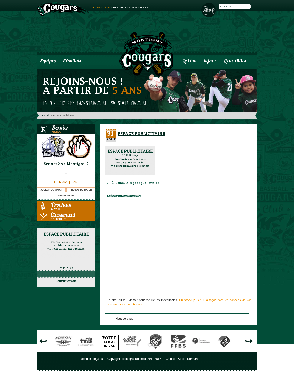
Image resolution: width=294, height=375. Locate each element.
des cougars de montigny (121, 7)
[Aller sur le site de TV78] (86, 350)
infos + (210, 61)
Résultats (71, 61)
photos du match (81, 190)
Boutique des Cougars (209, 10)
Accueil (45, 115)
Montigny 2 (77, 163)
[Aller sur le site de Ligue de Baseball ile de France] (155, 350)
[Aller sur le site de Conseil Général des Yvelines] (201, 350)
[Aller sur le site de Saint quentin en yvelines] (132, 350)
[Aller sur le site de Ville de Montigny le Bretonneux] (63, 350)
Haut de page (124, 318)
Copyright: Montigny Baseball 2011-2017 (134, 359)
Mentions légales (91, 359)
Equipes (48, 61)
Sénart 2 (52, 163)
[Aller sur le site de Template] (109, 350)
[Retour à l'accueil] (146, 54)
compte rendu (66, 195)
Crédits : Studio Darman (182, 359)
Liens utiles (234, 61)
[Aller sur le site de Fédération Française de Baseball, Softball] (178, 350)
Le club (189, 61)
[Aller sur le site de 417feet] (224, 350)
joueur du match (51, 190)
